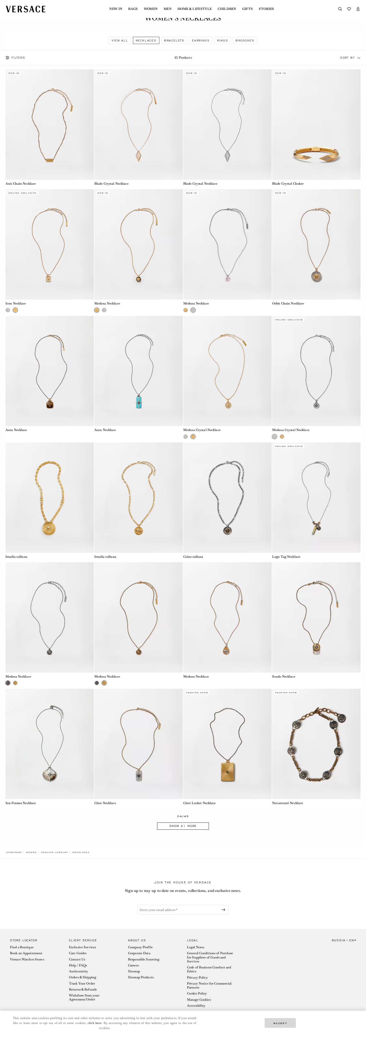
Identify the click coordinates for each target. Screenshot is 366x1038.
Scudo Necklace (283, 676)
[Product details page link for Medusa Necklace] (138, 244)
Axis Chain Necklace (20, 183)
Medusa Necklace (107, 303)
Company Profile (140, 947)
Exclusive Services (82, 947)
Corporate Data (139, 953)
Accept (280, 1022)
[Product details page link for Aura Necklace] (49, 371)
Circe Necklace (105, 803)
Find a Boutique (22, 947)
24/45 (183, 816)
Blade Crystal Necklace (111, 183)
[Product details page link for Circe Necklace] (138, 744)
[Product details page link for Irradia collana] (49, 497)
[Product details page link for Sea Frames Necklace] (49, 744)
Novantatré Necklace (287, 803)
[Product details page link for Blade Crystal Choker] (316, 124)
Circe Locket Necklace (199, 803)
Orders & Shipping (82, 977)
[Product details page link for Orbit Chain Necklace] (316, 244)
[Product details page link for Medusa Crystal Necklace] (227, 371)
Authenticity (78, 971)
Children (227, 9)
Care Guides (77, 953)
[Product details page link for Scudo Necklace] (316, 617)
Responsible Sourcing (143, 959)
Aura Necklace (16, 430)
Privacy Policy (197, 977)
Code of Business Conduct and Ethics (209, 969)
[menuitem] (115, 9)
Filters (18, 57)
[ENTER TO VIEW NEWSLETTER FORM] (224, 909)
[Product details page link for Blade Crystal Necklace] (138, 124)
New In (115, 9)
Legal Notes (195, 947)
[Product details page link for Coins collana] (227, 497)
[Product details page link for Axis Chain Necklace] (49, 124)
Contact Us (77, 959)
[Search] (340, 9)
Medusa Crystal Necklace (202, 430)
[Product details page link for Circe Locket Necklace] (227, 744)
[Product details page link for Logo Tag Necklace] (316, 497)
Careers (133, 965)
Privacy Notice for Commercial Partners (209, 985)
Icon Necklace (15, 303)
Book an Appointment (26, 953)
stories (266, 9)
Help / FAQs (78, 965)
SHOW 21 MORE (183, 826)
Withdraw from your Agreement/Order (84, 997)
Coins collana (193, 557)
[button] (359, 57)
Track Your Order (82, 983)
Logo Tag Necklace (286, 557)
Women (151, 9)
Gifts (247, 9)
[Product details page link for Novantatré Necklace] (316, 744)
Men (168, 9)
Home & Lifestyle (195, 9)
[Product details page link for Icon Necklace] (49, 244)
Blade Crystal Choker (288, 183)
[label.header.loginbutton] (358, 9)
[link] (14, 852)
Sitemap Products (141, 977)
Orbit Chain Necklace (288, 303)
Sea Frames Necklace (20, 803)
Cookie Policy (197, 993)
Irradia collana (16, 557)
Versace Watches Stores (27, 959)
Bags (133, 9)
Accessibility (196, 1005)
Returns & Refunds (83, 989)
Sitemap (134, 971)
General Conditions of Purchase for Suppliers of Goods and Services (210, 957)
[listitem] (120, 40)
